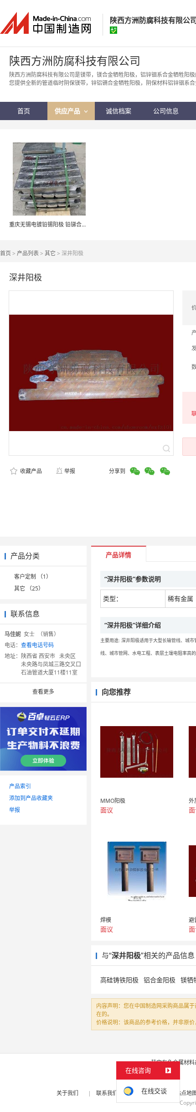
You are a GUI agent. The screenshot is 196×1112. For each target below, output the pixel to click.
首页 (5, 253)
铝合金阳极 (159, 979)
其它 (50, 253)
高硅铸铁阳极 (119, 979)
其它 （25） (29, 588)
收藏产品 (30, 471)
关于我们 (67, 1093)
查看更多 (43, 692)
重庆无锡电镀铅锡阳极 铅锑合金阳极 (53, 224)
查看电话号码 (37, 645)
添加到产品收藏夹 (31, 798)
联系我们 (107, 1093)
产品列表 (28, 253)
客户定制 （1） (33, 576)
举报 (69, 471)
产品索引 (20, 786)
